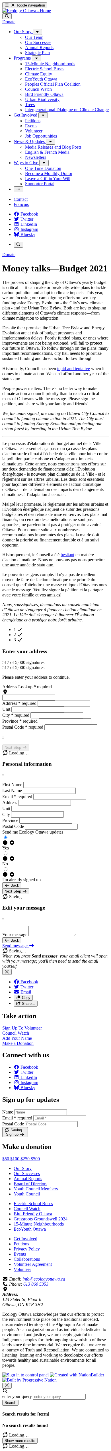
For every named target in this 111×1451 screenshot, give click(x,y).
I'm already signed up (21, 879)
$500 (35, 1158)
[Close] (7, 972)
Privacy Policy (27, 1249)
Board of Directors (30, 1183)
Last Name (12, 790)
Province (20, 721)
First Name (12, 784)
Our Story (23, 1168)
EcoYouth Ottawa (30, 1229)
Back (14, 885)
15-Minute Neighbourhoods (39, 1224)
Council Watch (27, 1208)
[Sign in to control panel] (26, 1374)
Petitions (21, 1243)
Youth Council (27, 1193)
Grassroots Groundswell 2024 (40, 1218)
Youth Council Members (36, 1188)
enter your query (17, 1396)
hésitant (67, 554)
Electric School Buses (33, 1203)
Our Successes (27, 1173)
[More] (37, 32)
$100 (15, 1158)
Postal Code (22, 727)
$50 (6, 1158)
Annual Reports (28, 1178)
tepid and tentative (73, 368)
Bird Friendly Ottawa (33, 1213)
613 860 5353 (35, 1284)
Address (19, 703)
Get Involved (25, 1238)
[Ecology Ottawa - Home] (26, 10)
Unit (6, 709)
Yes (5, 847)
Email (17, 796)
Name (7, 1112)
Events (20, 1254)
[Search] (7, 16)
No (5, 863)
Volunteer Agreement (33, 1264)
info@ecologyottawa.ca (43, 1279)
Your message (14, 934)
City (15, 715)
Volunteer (22, 1269)
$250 (25, 1158)
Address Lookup (27, 686)
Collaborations (27, 1259)
